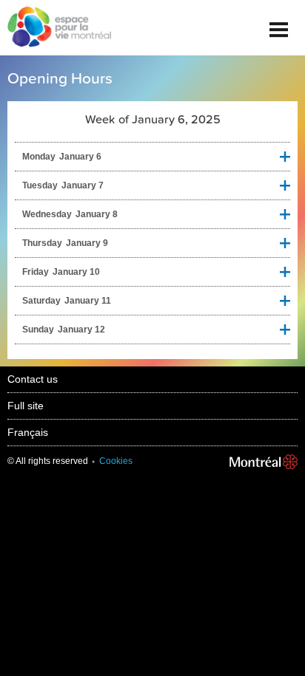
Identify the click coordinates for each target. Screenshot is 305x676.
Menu (279, 24)
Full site (25, 406)
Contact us (32, 379)
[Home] (55, 28)
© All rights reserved (47, 461)
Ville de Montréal (263, 462)
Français (27, 432)
